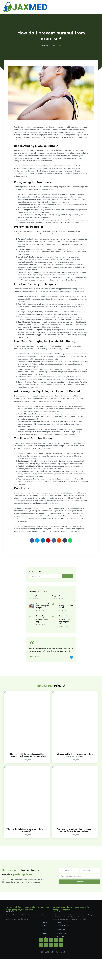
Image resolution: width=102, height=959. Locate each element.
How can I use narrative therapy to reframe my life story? (42, 619)
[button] (32, 540)
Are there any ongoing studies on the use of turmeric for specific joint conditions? (75, 830)
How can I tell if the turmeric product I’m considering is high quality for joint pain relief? (27, 755)
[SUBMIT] (67, 576)
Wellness (45, 45)
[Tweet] (71, 657)
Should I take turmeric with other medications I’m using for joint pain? (65, 620)
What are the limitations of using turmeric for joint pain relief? (27, 830)
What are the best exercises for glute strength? (42, 606)
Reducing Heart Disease (37, 596)
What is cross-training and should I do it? (65, 606)
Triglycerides (56, 596)
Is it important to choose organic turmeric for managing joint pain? (75, 755)
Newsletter (35, 572)
